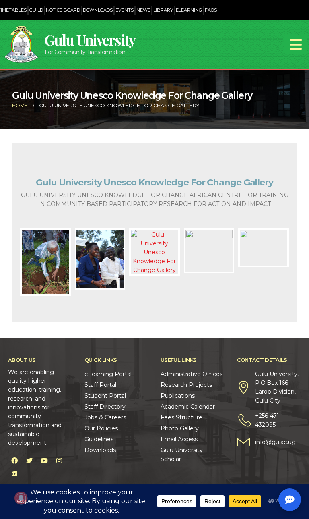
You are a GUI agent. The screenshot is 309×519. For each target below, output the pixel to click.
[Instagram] (59, 460)
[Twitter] (29, 460)
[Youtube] (44, 460)
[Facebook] (14, 460)
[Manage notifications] (20, 498)
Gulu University (90, 39)
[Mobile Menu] (295, 44)
